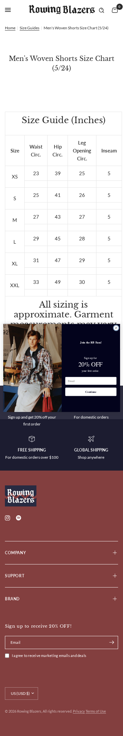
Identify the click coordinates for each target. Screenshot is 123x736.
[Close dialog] (116, 328)
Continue (90, 392)
